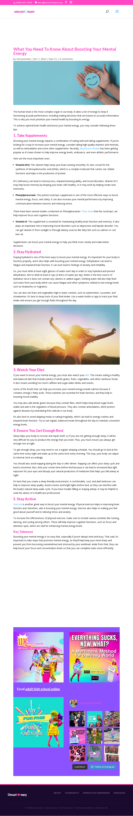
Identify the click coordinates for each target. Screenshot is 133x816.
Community (72, 793)
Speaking (119, 793)
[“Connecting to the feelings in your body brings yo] (112, 753)
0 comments (66, 58)
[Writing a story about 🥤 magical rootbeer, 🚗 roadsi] (95, 753)
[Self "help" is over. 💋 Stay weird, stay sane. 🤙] (95, 719)
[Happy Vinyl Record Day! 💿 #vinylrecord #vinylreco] (77, 753)
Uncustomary (23, 58)
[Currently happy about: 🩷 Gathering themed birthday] (95, 736)
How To (52, 58)
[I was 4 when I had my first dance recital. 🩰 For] (77, 719)
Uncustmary (17, 795)
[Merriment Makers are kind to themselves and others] (112, 736)
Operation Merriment (96, 793)
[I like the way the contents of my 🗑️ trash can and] (112, 719)
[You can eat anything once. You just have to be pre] (77, 736)
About (58, 793)
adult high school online (42, 689)
